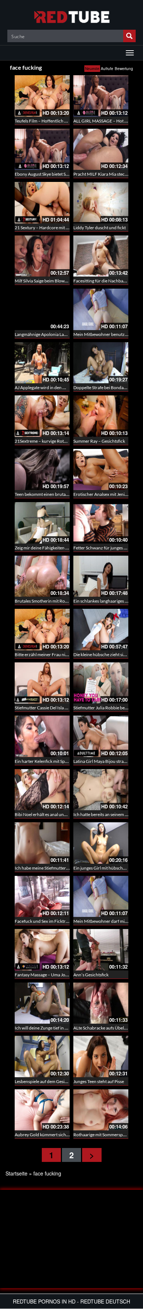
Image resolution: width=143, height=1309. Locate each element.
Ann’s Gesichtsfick (91, 974)
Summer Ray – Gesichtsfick (99, 441)
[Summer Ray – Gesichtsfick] (100, 416)
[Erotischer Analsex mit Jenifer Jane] (100, 469)
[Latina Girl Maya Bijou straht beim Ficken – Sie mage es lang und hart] (100, 736)
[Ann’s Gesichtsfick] (100, 949)
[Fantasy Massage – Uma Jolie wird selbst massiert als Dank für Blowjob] (42, 949)
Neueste (92, 68)
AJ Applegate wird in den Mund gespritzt (53, 387)
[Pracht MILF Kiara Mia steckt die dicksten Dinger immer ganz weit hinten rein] (100, 149)
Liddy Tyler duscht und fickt (99, 227)
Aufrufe (107, 68)
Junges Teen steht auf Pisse (98, 1081)
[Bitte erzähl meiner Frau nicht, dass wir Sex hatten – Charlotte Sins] (42, 629)
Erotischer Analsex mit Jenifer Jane (106, 494)
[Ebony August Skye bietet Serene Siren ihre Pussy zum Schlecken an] (42, 149)
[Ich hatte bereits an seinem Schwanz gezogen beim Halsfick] (100, 790)
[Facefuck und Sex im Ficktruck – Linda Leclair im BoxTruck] (42, 896)
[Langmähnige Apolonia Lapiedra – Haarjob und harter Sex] (42, 309)
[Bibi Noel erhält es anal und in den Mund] (42, 790)
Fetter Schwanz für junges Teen (103, 548)
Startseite (16, 1173)
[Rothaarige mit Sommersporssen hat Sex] (100, 1110)
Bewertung (124, 68)
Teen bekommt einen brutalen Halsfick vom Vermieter (66, 494)
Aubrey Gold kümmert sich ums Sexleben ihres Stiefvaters (69, 1134)
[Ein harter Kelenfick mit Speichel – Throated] (42, 736)
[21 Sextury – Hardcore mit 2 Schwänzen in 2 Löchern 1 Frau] (42, 202)
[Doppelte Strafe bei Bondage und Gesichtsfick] (100, 363)
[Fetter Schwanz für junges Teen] (100, 523)
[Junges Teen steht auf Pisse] (100, 1056)
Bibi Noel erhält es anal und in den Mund (53, 814)
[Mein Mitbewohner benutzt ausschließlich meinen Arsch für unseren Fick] (100, 309)
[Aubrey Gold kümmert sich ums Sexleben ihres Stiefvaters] (42, 1110)
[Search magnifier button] (129, 36)
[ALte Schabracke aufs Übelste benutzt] (100, 1003)
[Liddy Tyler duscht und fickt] (100, 202)
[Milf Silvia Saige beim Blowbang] (42, 256)
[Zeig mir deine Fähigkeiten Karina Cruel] (42, 523)
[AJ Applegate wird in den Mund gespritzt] (42, 363)
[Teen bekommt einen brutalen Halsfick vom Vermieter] (42, 469)
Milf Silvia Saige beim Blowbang (44, 281)
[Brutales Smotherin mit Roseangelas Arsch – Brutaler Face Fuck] (42, 576)
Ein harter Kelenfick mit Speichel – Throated (56, 761)
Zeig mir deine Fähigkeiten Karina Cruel (52, 548)
